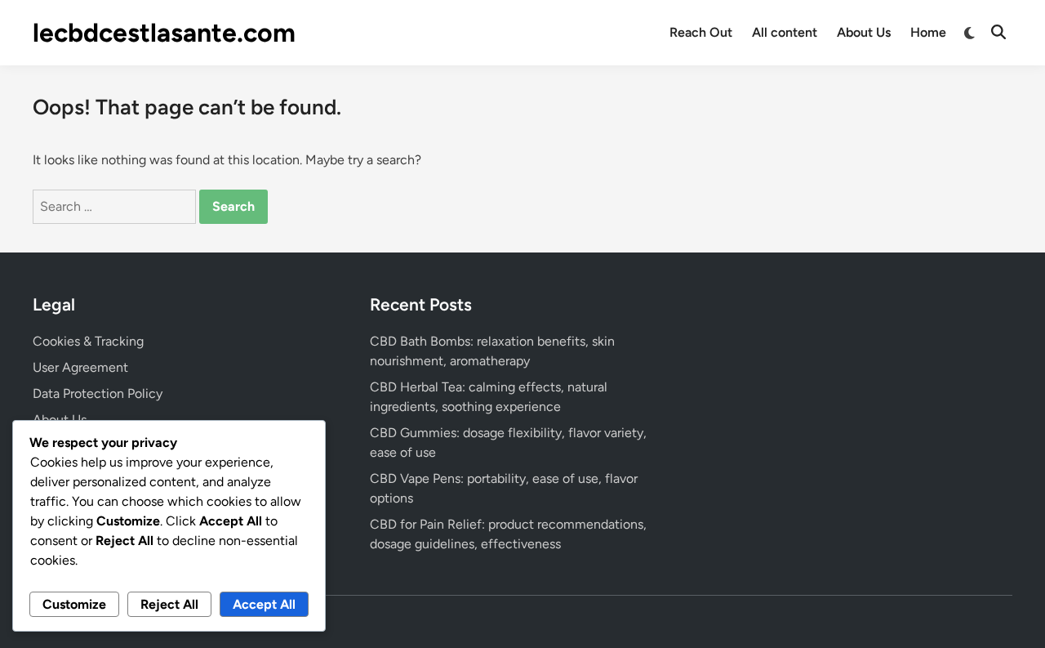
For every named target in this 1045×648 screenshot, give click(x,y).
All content (784, 32)
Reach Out (700, 32)
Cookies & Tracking (88, 341)
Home (928, 32)
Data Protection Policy (97, 393)
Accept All (264, 604)
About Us (864, 32)
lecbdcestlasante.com (164, 32)
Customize (74, 604)
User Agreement (80, 367)
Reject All (169, 604)
